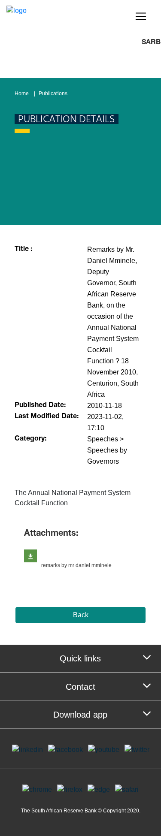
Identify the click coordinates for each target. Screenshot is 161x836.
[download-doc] (30, 555)
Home (22, 94)
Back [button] (80, 615)
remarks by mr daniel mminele (76, 565)
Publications (53, 94)
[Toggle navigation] (140, 16)
